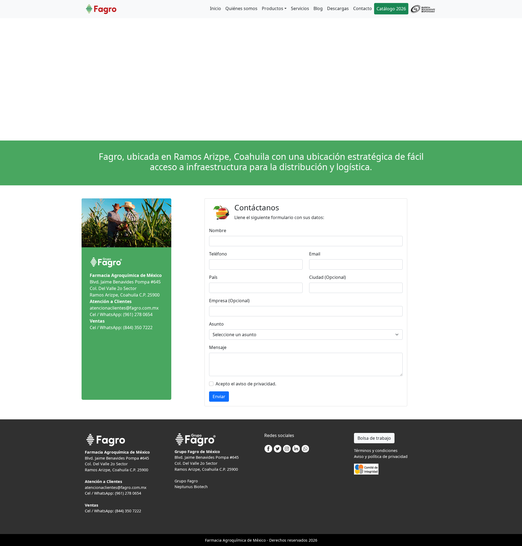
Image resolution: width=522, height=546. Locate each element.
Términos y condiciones (375, 450)
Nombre (217, 230)
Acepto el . (246, 384)
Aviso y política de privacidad (381, 456)
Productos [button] (272, 8)
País (213, 277)
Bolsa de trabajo (374, 438)
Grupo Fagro (186, 480)
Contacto (362, 8)
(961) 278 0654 (138, 314)
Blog (318, 8)
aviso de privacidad (255, 384)
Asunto (216, 324)
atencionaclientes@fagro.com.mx (124, 308)
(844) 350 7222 (138, 327)
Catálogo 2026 (391, 9)
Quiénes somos (241, 8)
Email (314, 254)
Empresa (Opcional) (229, 301)
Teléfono (218, 254)
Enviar (219, 397)
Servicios (300, 8)
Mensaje (217, 347)
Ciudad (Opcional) (327, 277)
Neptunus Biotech (191, 486)
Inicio (215, 8)
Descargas (338, 8)
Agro (227, 540)
